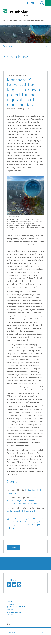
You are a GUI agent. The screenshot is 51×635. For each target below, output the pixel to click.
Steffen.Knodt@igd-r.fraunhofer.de (21, 511)
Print (13, 547)
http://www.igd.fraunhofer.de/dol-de (22, 503)
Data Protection (14, 612)
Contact (10, 604)
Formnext (11, 602)
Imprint (10, 610)
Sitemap (10, 615)
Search (42, 3)
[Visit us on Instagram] (19, 584)
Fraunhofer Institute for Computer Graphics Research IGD (24, 21)
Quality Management (16, 607)
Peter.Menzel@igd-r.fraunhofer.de (20, 500)
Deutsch (31, 3)
